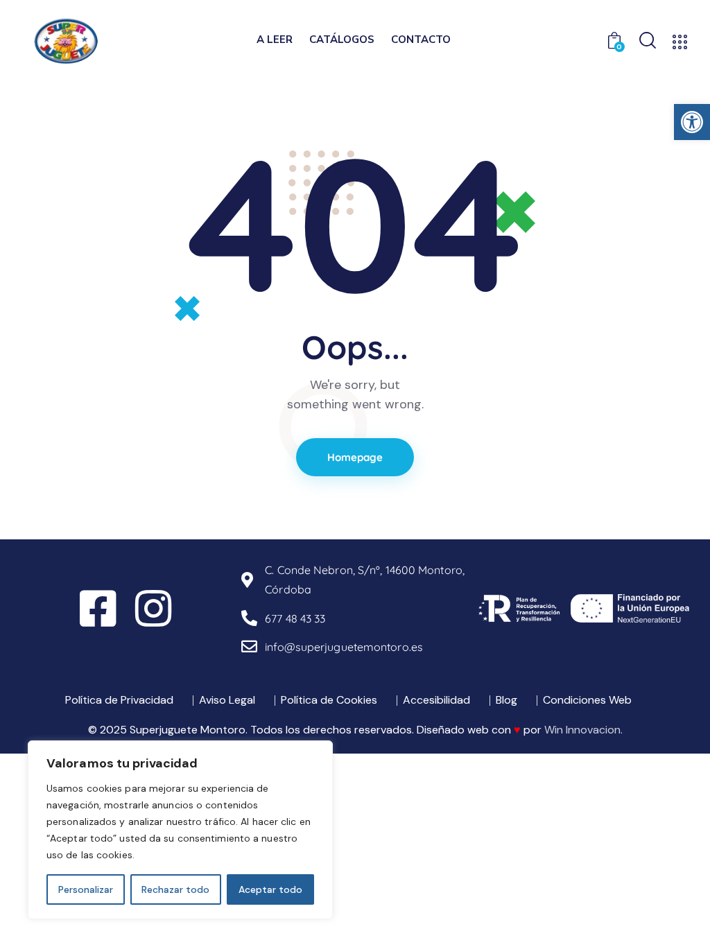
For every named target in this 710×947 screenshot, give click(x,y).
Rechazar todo (175, 889)
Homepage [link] (355, 457)
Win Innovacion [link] (582, 729)
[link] (692, 122)
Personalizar (85, 889)
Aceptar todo (270, 889)
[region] (180, 829)
